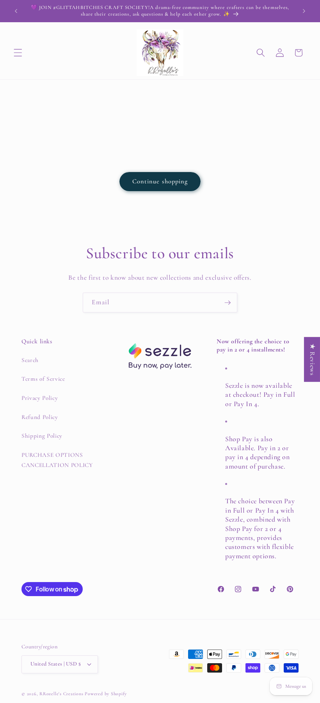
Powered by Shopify (106, 693)
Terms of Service (43, 378)
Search (30, 360)
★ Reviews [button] (312, 359)
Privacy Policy (39, 397)
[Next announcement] (304, 11)
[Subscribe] (227, 303)
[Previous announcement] (16, 11)
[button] (18, 52)
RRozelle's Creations (61, 693)
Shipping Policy (41, 435)
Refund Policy (39, 417)
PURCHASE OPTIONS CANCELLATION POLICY (57, 460)
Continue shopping (160, 181)
